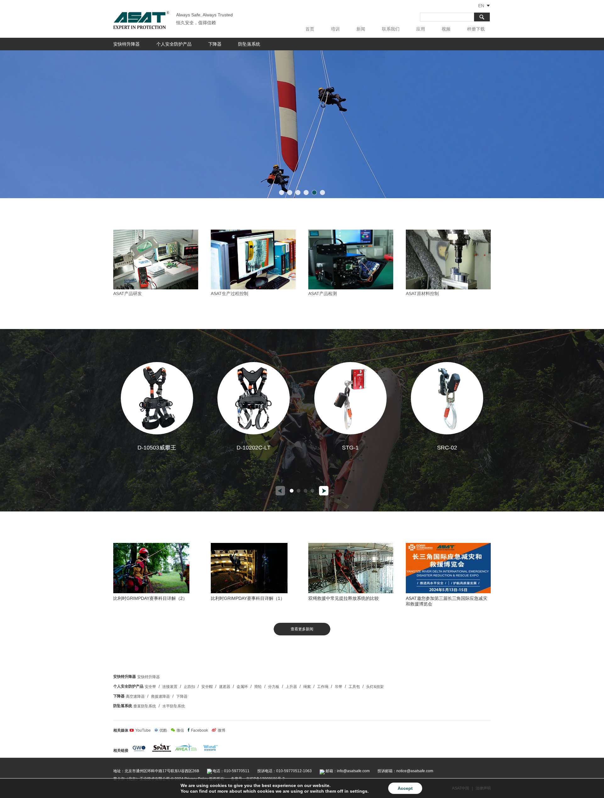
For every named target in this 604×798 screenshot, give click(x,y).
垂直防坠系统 (144, 706)
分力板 (273, 686)
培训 (335, 28)
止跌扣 (189, 686)
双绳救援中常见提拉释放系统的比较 (343, 598)
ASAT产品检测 (322, 293)
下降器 (214, 44)
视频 (446, 28)
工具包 (354, 686)
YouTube (143, 730)
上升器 (291, 686)
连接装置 (169, 686)
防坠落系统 (249, 44)
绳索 (307, 686)
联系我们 (391, 28)
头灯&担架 (375, 686)
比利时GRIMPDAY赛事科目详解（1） (248, 598)
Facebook (199, 730)
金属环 (242, 686)
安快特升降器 (126, 44)
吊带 (338, 686)
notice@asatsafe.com (414, 771)
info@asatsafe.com (353, 771)
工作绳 (322, 686)
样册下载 (476, 28)
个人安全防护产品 (174, 44)
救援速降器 (160, 696)
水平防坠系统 (173, 706)
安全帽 (207, 686)
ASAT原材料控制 (422, 293)
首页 (309, 28)
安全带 (150, 686)
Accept (405, 788)
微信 (180, 730)
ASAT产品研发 (127, 293)
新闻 (360, 28)
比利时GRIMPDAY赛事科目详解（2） (150, 598)
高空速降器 (135, 696)
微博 (221, 730)
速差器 (224, 686)
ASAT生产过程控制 (229, 293)
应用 (420, 28)
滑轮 (258, 686)
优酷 (163, 730)
